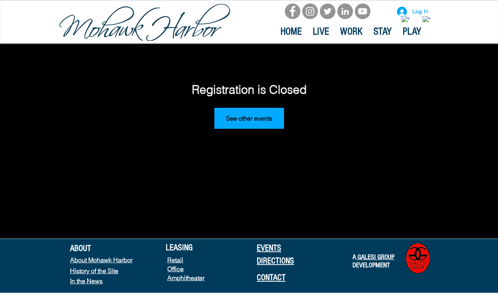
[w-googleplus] (426, 20)
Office (175, 269)
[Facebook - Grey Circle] (292, 11)
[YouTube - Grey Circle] (362, 11)
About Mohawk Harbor (101, 260)
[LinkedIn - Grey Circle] (345, 11)
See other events (249, 118)
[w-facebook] (405, 20)
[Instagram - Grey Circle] (310, 11)
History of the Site (94, 271)
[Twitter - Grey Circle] (327, 11)
